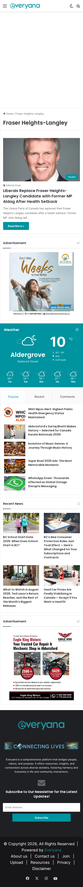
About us (19, 856)
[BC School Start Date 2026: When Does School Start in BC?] (21, 523)
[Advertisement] (41, 63)
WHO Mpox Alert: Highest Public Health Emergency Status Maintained (50, 413)
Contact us (45, 856)
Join (66, 856)
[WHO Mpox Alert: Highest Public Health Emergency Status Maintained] (14, 414)
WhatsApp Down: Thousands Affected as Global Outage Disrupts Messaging (48, 482)
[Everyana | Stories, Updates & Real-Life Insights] (25, 6)
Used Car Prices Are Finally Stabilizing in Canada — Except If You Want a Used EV (60, 596)
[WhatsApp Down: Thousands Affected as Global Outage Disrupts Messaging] (14, 483)
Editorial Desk (13, 185)
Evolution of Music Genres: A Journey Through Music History (50, 446)
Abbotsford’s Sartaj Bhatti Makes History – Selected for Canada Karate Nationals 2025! (52, 430)
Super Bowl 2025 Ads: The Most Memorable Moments (50, 463)
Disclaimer (41, 868)
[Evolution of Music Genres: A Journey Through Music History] (14, 449)
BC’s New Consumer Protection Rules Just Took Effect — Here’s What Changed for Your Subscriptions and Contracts (60, 547)
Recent (39, 397)
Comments (67, 397)
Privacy (63, 862)
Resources (40, 862)
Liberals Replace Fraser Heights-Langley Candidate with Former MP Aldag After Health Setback (37, 196)
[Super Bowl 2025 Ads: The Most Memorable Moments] (14, 466)
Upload (17, 862)
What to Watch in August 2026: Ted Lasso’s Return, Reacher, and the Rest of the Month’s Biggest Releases (21, 598)
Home (9, 113)
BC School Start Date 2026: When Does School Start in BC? (20, 541)
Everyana (53, 850)
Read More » (16, 226)
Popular (13, 397)
